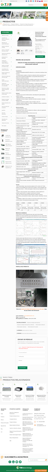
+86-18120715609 (41, 421)
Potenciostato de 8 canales (33, 326)
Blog (1, 428)
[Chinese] (42, 1)
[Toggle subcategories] (11, 35)
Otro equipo (4, 125)
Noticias (2, 419)
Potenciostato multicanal (40, 324)
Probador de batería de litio (14, 416)
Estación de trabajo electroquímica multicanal (25, 324)
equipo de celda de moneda (5, 47)
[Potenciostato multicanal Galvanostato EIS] (7, 388)
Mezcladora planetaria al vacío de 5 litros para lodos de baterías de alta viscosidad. (8, 140)
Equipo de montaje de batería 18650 (5, 100)
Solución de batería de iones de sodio (6, 77)
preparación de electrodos (4, 58)
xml (1, 431)
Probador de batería (13, 422)
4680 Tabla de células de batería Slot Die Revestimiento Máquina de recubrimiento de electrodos (8, 145)
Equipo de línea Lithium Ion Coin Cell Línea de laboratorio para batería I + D (8, 162)
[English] (37, 1)
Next (47, 393)
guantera (3, 110)
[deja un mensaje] (40, 470)
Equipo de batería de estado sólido (6, 73)
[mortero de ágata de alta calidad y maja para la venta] (41, 388)
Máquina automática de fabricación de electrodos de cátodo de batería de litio (8, 153)
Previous (0, 393)
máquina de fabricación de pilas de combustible (5, 84)
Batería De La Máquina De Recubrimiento (14, 413)
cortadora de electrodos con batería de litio (8, 136)
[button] (46, 8)
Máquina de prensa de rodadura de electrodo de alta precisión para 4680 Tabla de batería (8, 149)
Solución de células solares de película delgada (5, 89)
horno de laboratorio (4, 113)
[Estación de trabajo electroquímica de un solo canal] (18, 388)
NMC (10, 440)
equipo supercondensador (5, 80)
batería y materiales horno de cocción (5, 50)
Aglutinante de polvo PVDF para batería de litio (29, 396)
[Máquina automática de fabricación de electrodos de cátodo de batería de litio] (3, 153)
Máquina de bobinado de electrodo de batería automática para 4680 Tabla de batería (8, 158)
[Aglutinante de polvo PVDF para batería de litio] (30, 388)
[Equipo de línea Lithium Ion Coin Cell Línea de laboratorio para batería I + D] (3, 162)
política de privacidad (4, 422)
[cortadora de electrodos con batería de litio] (3, 135)
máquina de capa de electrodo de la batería (15, 432)
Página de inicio (7, 24)
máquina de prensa (5, 122)
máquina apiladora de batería (15, 425)
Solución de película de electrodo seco (6, 54)
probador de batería (15, 24)
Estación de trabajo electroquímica (26, 24)
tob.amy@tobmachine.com (41, 425)
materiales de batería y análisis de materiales (5, 39)
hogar (2, 413)
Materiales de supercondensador (5, 43)
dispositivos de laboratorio (4, 120)
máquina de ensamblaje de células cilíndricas (5, 61)
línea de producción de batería (5, 107)
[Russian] (40, 1)
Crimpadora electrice (13, 419)
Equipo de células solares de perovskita (6, 93)
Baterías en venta (5, 35)
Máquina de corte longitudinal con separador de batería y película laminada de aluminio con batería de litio (8, 167)
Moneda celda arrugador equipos (15, 434)
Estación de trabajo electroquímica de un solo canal (18, 396)
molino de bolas (5, 116)
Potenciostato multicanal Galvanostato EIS (29, 333)
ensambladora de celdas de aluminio (5, 70)
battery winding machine (14, 437)
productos (2, 416)
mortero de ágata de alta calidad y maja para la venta (41, 396)
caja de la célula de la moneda (15, 428)
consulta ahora (40, 56)
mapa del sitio (3, 425)
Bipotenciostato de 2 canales (27, 330)
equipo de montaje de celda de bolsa (5, 66)
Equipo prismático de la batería (6, 103)
